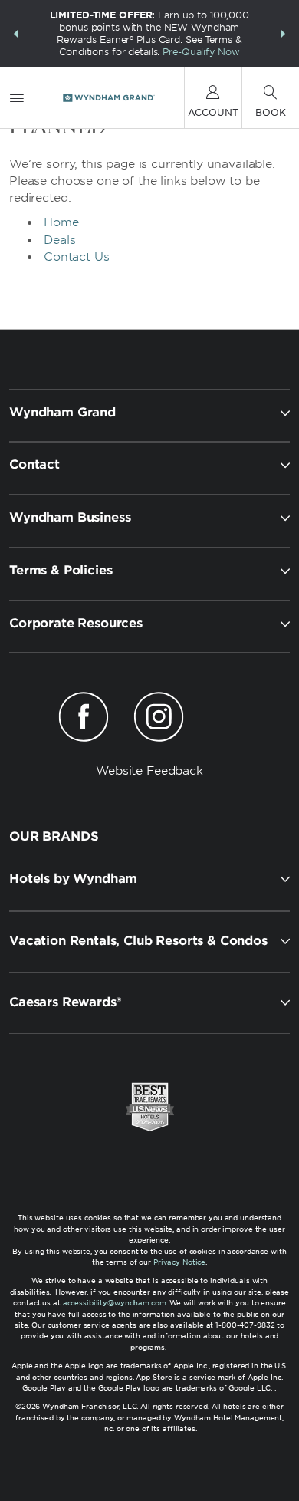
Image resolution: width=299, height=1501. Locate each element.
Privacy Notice (179, 1262)
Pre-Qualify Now (201, 52)
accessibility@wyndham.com (114, 1303)
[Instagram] (158, 719)
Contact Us (77, 257)
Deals (60, 240)
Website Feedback (149, 771)
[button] (16, 34)
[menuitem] (17, 97)
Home (61, 222)
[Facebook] (84, 719)
